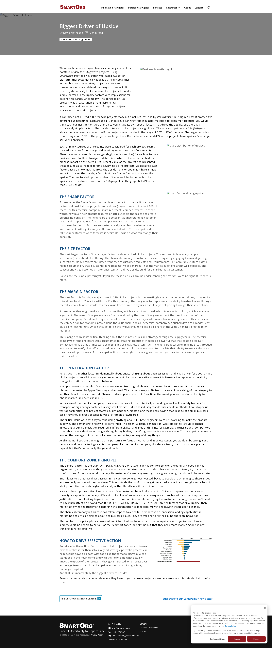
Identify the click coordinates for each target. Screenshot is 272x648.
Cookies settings (217, 639)
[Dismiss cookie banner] (265, 608)
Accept (237, 639)
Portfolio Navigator (138, 7)
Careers (143, 623)
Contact (199, 7)
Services (157, 7)
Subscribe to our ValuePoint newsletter (187, 598)
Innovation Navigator (112, 7)
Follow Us (116, 624)
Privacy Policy (230, 626)
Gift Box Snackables (149, 627)
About (187, 7)
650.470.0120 (118, 631)
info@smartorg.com (121, 628)
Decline (256, 639)
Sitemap (143, 631)
